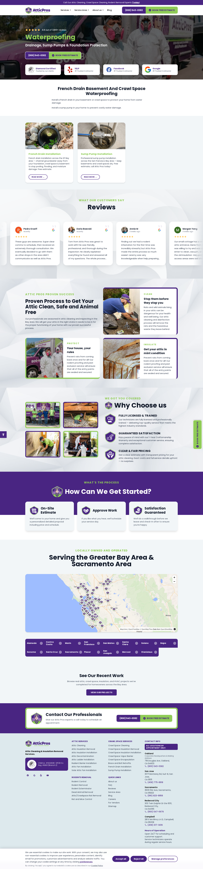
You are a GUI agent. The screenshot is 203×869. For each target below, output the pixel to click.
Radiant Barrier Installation (84, 763)
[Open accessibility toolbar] (3, 434)
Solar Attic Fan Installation (84, 770)
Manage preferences (162, 859)
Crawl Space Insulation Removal (123, 749)
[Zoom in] (174, 577)
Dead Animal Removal (82, 792)
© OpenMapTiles (146, 629)
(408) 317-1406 (155, 825)
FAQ (110, 785)
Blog (109, 10)
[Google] (34, 775)
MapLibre (123, 629)
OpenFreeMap (133, 629)
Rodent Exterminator (82, 788)
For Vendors (114, 802)
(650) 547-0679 (155, 811)
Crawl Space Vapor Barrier (120, 756)
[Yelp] (41, 775)
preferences (86, 861)
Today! (136, 2)
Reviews (112, 788)
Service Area (80, 10)
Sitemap (112, 806)
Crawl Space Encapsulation (121, 759)
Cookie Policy (97, 865)
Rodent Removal (80, 785)
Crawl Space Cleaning (118, 745)
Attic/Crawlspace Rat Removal (86, 795)
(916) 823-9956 (155, 795)
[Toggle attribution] (174, 629)
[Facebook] (27, 775)
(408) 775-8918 (155, 782)
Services (65, 10)
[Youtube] (47, 775)
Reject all (138, 859)
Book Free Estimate (163, 10)
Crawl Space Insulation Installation (124, 752)
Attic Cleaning (78, 745)
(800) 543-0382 (134, 10)
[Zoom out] (174, 581)
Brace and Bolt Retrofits (119, 763)
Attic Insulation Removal (83, 749)
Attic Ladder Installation (83, 759)
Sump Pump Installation (96, 154)
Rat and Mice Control (82, 799)
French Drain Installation (45, 154)
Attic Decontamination (83, 756)
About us (97, 10)
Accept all (121, 859)
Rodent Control (79, 781)
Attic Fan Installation (81, 766)
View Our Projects (101, 692)
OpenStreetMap (166, 629)
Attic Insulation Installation (84, 752)
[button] (98, 608)
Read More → (38, 177)
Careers (112, 799)
